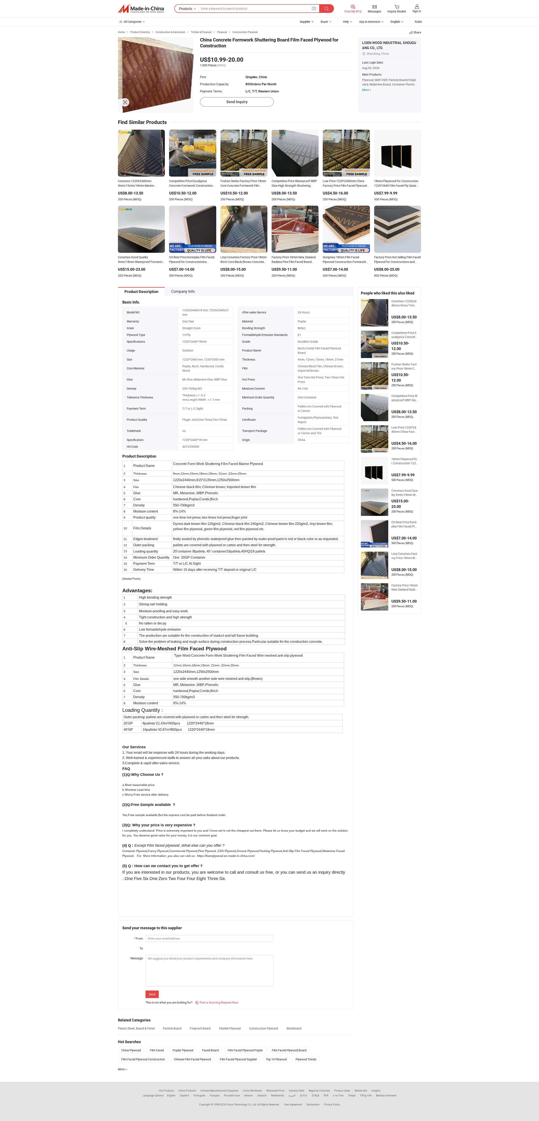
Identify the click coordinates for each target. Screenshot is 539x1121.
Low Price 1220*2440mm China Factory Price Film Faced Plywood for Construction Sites (404, 429)
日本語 (315, 1095)
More (365, 90)
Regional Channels (319, 1090)
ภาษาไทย (338, 1095)
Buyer (324, 22)
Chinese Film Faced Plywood (192, 1059)
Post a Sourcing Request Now (216, 1002)
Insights (375, 1090)
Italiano (248, 1095)
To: (141, 948)
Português (199, 1095)
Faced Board (210, 1050)
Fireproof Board (200, 1028)
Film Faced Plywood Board (289, 1050)
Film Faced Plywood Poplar (245, 1050)
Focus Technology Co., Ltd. (242, 1104)
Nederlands (277, 1095)
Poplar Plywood (183, 1050)
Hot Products (166, 1090)
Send (152, 994)
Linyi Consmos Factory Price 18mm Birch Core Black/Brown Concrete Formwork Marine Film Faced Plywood (404, 556)
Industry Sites (296, 1090)
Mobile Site (361, 1090)
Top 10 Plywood (276, 1059)
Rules (418, 22)
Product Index (342, 1090)
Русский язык (232, 1095)
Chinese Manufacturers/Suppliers (219, 1090)
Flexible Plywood (230, 1028)
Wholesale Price (275, 1090)
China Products (187, 1090)
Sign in (416, 11)
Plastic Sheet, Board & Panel (136, 1028)
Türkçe (351, 1095)
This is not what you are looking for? (168, 1002)
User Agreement (293, 1104)
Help (346, 22)
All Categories (132, 22)
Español (184, 1095)
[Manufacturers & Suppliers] (141, 8)
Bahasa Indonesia (386, 1095)
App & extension (369, 22)
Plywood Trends (306, 1059)
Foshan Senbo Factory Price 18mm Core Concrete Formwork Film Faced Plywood (404, 366)
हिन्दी (326, 1095)
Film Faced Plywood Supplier (238, 1059)
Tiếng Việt (366, 1095)
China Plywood (131, 1050)
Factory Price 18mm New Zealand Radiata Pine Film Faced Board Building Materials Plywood (404, 587)
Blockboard (294, 1028)
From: (138, 938)
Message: (136, 958)
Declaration (313, 1104)
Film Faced (157, 1050)
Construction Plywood (263, 1028)
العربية (291, 1095)
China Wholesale (252, 1090)
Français (215, 1095)
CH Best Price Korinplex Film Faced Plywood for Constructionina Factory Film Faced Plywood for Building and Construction (404, 524)
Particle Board (172, 1028)
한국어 (303, 1095)
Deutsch (262, 1095)
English (171, 1095)
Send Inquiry (237, 102)
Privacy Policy (332, 1104)
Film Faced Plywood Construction (143, 1059)
